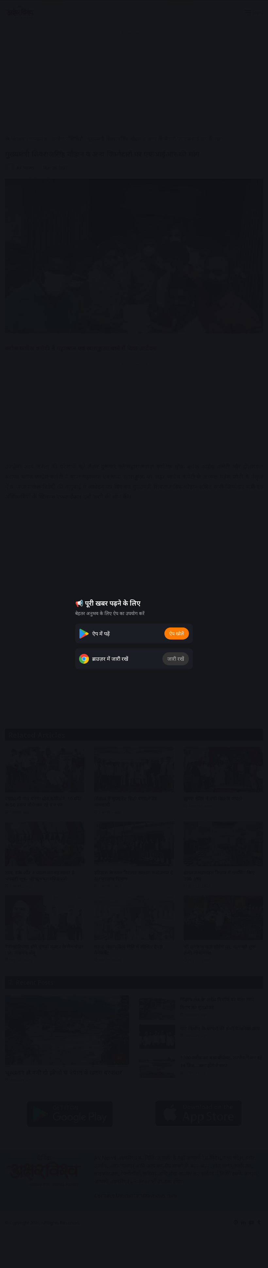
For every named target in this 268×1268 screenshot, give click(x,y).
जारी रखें (175, 658)
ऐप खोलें (176, 633)
